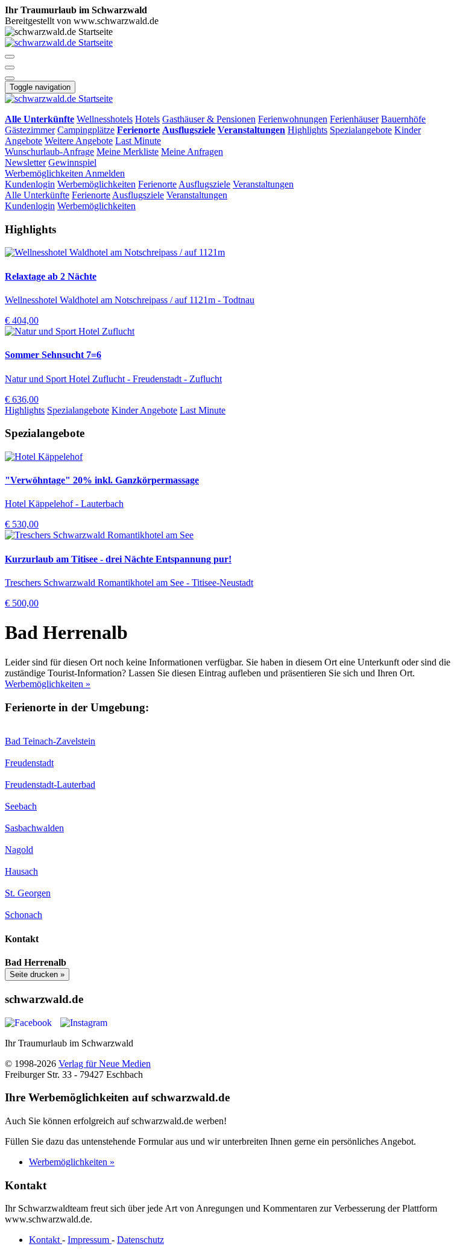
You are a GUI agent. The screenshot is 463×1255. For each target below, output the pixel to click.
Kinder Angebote (144, 410)
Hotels (147, 119)
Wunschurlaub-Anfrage (49, 151)
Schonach (23, 915)
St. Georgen (28, 893)
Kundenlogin (30, 184)
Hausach (21, 871)
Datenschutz (140, 1240)
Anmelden (105, 173)
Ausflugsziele (204, 184)
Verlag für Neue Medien (104, 1063)
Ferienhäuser (354, 119)
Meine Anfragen (192, 151)
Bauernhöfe (403, 119)
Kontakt (45, 1240)
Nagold (19, 850)
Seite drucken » (37, 974)
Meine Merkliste (127, 151)
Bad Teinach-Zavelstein (50, 741)
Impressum (90, 1240)
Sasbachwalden (34, 828)
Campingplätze (86, 130)
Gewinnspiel (72, 162)
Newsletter (25, 162)
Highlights (307, 130)
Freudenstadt (29, 763)
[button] (9, 56)
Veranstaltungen (263, 184)
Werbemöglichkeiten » (47, 684)
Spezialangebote (361, 130)
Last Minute (138, 141)
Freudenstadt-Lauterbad (50, 784)
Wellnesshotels (105, 119)
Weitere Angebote (79, 141)
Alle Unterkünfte (37, 195)
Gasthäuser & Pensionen (209, 119)
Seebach (21, 806)
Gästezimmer (30, 130)
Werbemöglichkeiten (45, 173)
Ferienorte (157, 184)
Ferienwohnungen (292, 119)
